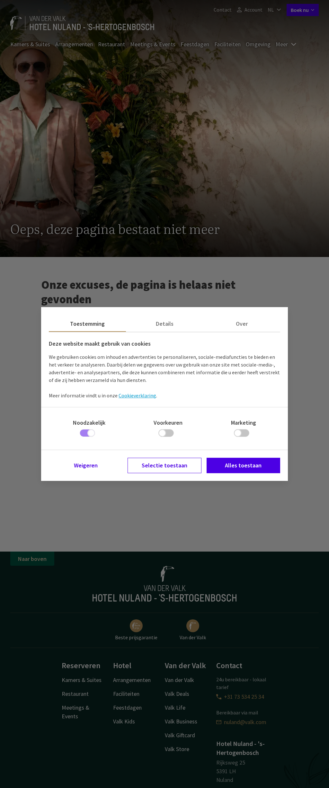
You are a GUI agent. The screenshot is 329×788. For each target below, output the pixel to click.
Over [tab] (242, 323)
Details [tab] (164, 323)
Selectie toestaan (164, 465)
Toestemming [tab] (87, 323)
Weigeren (86, 465)
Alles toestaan (243, 465)
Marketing (243, 422)
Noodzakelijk (89, 422)
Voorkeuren (168, 422)
